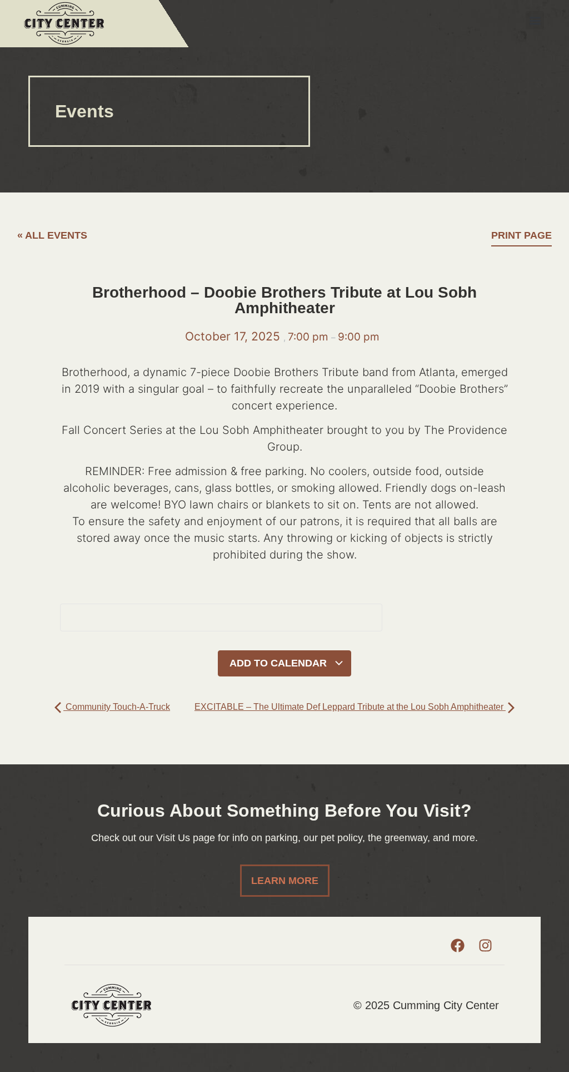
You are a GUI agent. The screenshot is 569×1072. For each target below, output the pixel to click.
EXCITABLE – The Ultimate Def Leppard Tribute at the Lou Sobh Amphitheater (350, 707)
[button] (535, 20)
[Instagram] (485, 945)
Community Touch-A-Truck (116, 707)
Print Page (521, 235)
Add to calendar (279, 663)
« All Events (52, 235)
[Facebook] (457, 945)
